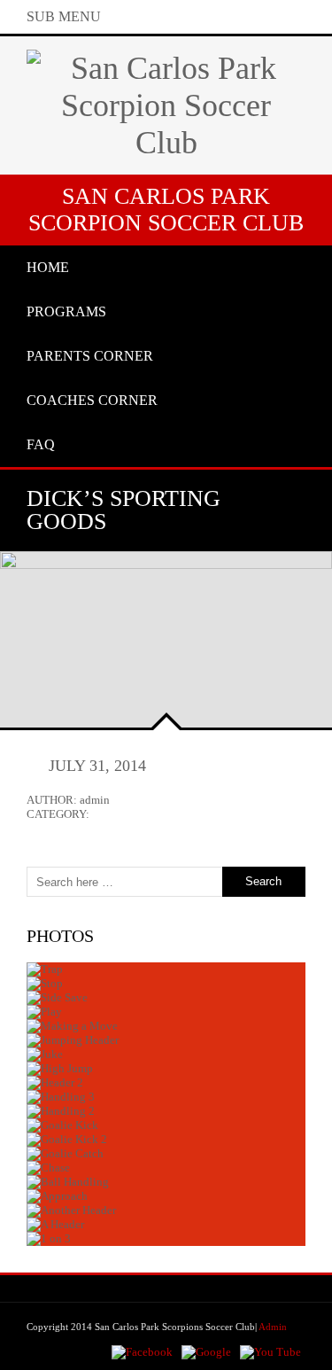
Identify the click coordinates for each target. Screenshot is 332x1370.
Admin (273, 1326)
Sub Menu (64, 16)
